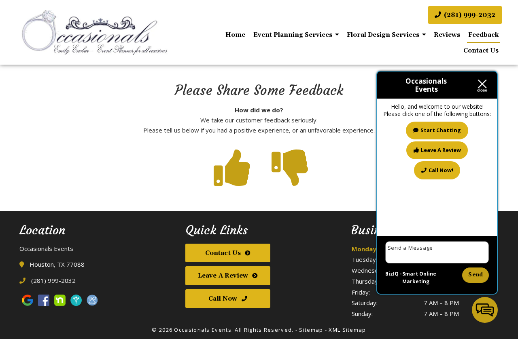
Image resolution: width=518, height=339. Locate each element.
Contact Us (481, 51)
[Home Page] (93, 32)
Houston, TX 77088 (56, 264)
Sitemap (311, 329)
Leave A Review (223, 276)
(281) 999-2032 (468, 15)
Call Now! (441, 169)
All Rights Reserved (263, 329)
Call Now (222, 299)
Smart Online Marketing (419, 277)
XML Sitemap (347, 329)
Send (475, 275)
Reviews (447, 35)
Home (235, 35)
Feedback (483, 35)
